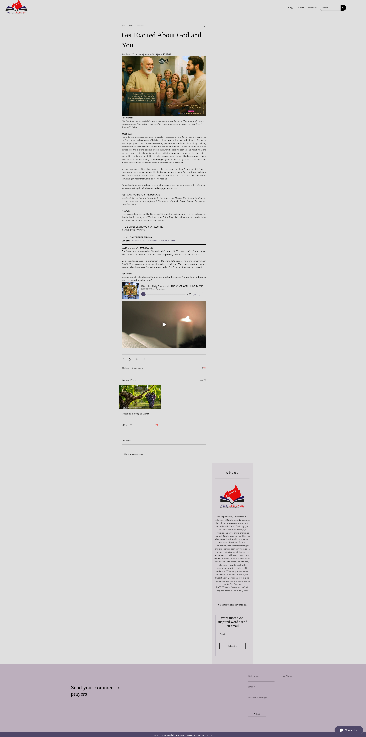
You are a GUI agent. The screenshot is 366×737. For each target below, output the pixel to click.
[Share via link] (144, 359)
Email (222, 634)
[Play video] (164, 324)
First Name (253, 676)
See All (203, 379)
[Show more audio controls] (201, 294)
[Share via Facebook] (123, 359)
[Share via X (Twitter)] (130, 359)
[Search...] (343, 8)
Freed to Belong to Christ (136, 413)
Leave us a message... (258, 697)
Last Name (287, 676)
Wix (210, 735)
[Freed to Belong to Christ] (140, 397)
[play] (143, 294)
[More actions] (204, 25)
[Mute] (195, 294)
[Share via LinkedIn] (137, 359)
